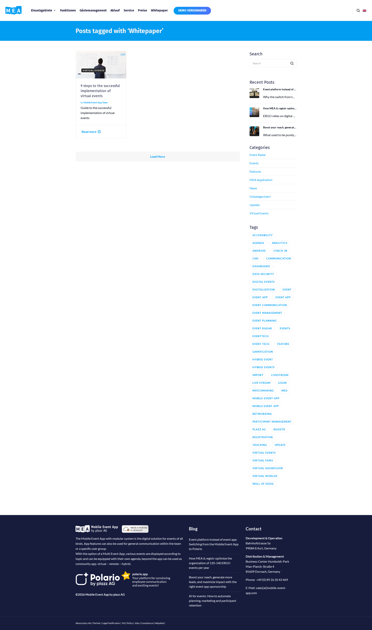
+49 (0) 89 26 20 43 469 (272, 579)
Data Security (263, 274)
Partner (97, 623)
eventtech (260, 336)
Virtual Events (259, 213)
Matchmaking (263, 390)
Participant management (272, 421)
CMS (255, 258)
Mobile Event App (265, 406)
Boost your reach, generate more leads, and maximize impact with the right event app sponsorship (280, 127)
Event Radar (258, 155)
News (253, 188)
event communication (269, 305)
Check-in (280, 250)
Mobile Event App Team (96, 102)
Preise (142, 10)
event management (267, 312)
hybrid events (263, 367)
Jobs (137, 623)
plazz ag (259, 429)
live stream (261, 382)
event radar (262, 328)
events (285, 328)
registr (279, 429)
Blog (193, 528)
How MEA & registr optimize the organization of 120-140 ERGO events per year (280, 108)
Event (287, 289)
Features (255, 171)
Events (254, 163)
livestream (279, 375)
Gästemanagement (93, 10)
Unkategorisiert (260, 196)
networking (262, 413)
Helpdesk (159, 623)
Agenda (258, 243)
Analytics (279, 243)
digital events (263, 281)
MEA (285, 390)
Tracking (259, 444)
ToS (123, 623)
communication (278, 258)
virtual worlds (264, 476)
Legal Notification (111, 623)
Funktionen (68, 10)
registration (262, 437)
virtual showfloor (267, 468)
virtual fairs (262, 460)
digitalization (263, 289)
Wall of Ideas (263, 483)
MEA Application (261, 180)
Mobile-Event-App (265, 398)
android (259, 250)
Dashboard (261, 266)
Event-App (260, 297)
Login (282, 382)
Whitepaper (159, 10)
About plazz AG (83, 623)
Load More (157, 156)
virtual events (264, 452)
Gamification (262, 351)
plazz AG (119, 594)
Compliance (147, 623)
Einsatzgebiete (41, 10)
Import (258, 375)
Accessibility (262, 235)
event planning (264, 320)
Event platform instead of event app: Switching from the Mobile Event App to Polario (280, 89)
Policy (130, 623)
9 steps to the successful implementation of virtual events (100, 91)
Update (255, 205)
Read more (89, 131)
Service (129, 10)
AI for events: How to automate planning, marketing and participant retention (212, 600)
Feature (283, 343)
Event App (283, 297)
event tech (261, 343)
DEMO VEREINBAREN (192, 10)
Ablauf (115, 10)
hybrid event (262, 359)
